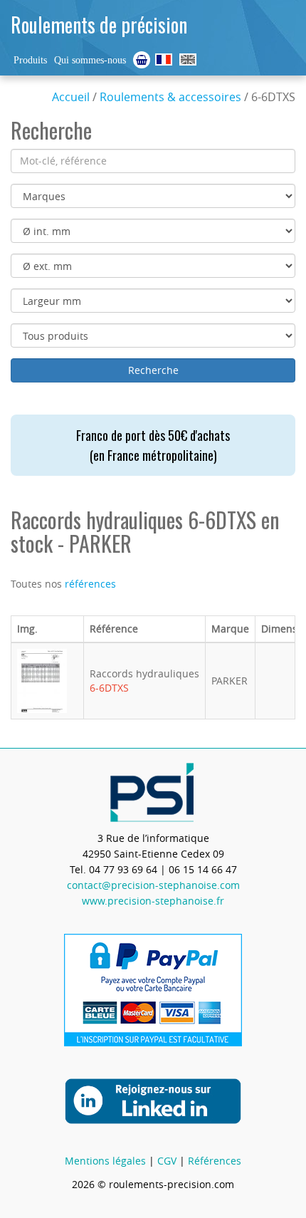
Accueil (71, 97)
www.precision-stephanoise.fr (153, 900)
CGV (166, 1160)
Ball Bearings (187, 59)
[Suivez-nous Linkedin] (153, 1100)
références (90, 583)
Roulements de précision (99, 24)
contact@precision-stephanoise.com (153, 885)
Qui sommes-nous (90, 60)
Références (214, 1160)
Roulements (163, 59)
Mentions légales (105, 1160)
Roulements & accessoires (170, 97)
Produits (30, 60)
